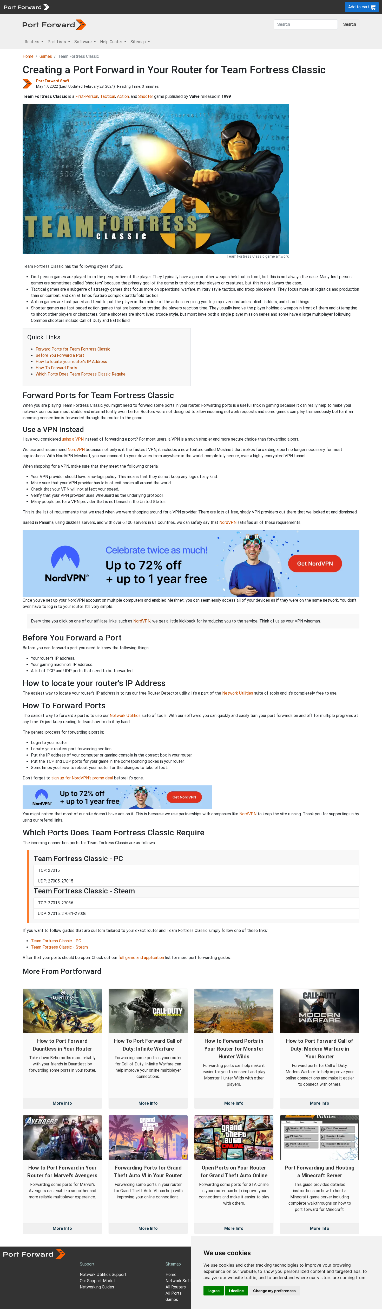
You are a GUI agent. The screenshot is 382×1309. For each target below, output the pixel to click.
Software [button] (83, 41)
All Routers (176, 1287)
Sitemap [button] (138, 41)
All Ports (174, 1293)
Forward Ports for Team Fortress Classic (73, 349)
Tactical (107, 96)
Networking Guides (97, 1287)
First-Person (86, 96)
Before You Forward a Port (60, 355)
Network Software (183, 1280)
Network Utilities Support (103, 1274)
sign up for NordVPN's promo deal (82, 778)
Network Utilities (237, 693)
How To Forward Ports (56, 367)
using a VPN (73, 439)
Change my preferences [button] (274, 1290)
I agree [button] (214, 1290)
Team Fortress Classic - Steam (59, 947)
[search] (175, 6)
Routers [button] (32, 41)
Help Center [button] (111, 41)
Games (45, 56)
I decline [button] (236, 1290)
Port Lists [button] (57, 41)
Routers (71, 6)
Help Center (138, 6)
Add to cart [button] (359, 6)
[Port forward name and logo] (26, 6)
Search (349, 24)
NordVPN (76, 449)
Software (114, 6)
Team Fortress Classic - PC (56, 940)
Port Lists (92, 6)
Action (123, 96)
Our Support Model (97, 1280)
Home (28, 56)
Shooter (145, 96)
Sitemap (161, 6)
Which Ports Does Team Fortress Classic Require (81, 374)
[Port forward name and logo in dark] (54, 24)
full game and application (141, 957)
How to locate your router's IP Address (71, 361)
